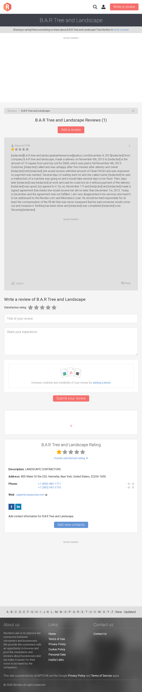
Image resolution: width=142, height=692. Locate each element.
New (119, 612)
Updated (130, 612)
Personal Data (57, 654)
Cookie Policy (56, 649)
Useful (19, 283)
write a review (121, 29)
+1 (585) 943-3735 (49, 487)
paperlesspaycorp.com (30, 494)
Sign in (103, 6)
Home (52, 633)
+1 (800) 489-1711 (49, 483)
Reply (128, 283)
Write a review (124, 7)
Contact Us (100, 633)
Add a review (71, 130)
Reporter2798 (22, 145)
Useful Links (56, 659)
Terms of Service (101, 675)
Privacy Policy (57, 644)
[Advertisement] (71, 67)
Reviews (12, 110)
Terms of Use (56, 639)
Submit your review (71, 398)
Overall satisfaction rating (71, 458)
